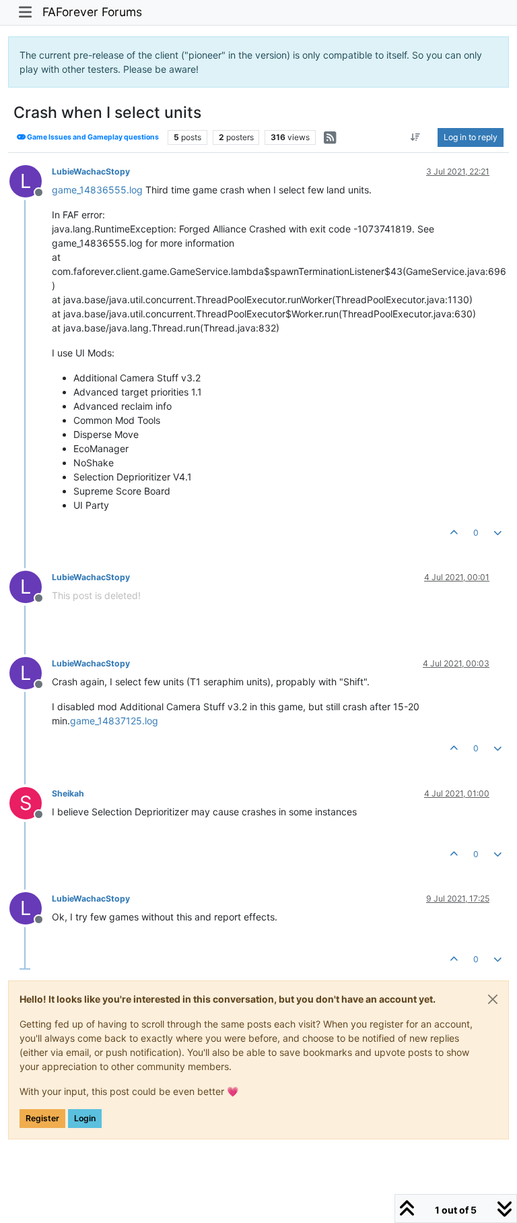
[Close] (492, 999)
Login (85, 1118)
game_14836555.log (97, 189)
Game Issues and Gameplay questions (92, 137)
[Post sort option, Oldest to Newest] (416, 137)
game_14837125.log (114, 720)
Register (42, 1118)
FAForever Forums (92, 12)
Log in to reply (470, 137)
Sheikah (68, 793)
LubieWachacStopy (91, 171)
